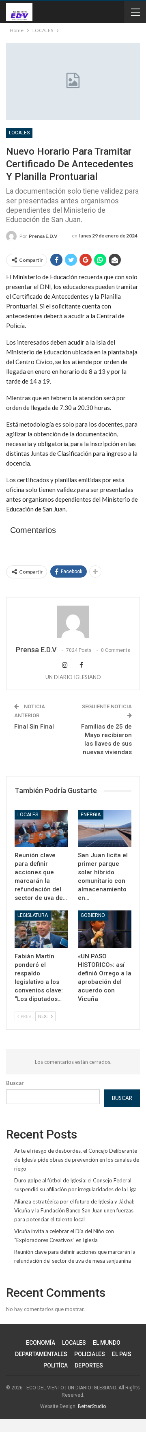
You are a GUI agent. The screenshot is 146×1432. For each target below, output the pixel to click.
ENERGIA (91, 814)
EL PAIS (121, 1354)
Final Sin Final (34, 726)
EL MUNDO (106, 1342)
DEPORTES (89, 1365)
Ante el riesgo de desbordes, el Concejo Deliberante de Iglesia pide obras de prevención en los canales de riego (76, 1159)
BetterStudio (92, 1406)
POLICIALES (89, 1354)
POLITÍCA (55, 1365)
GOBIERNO (93, 915)
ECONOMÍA (40, 1342)
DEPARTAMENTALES (41, 1354)
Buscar (15, 1083)
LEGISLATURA (32, 915)
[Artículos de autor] (73, 622)
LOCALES (19, 133)
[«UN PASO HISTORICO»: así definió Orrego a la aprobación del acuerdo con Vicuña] (104, 929)
